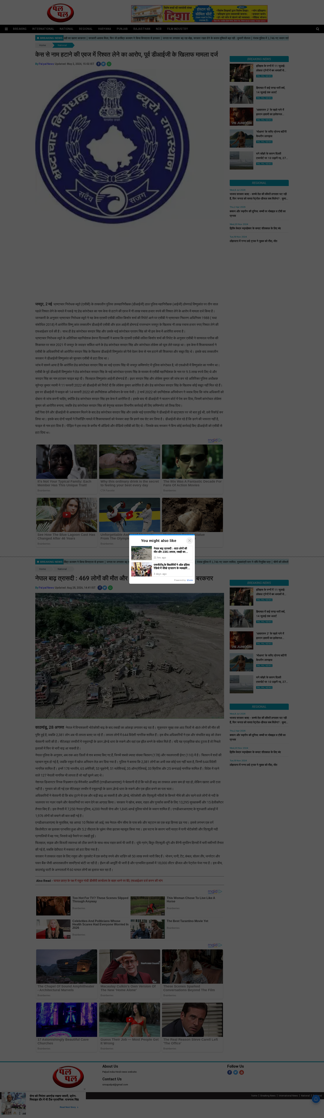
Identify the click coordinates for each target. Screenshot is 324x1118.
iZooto (190, 580)
